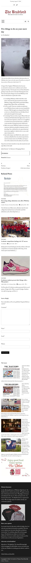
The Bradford (6, 35)
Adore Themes (4, 561)
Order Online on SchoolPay (7, 554)
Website (3, 344)
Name (3, 328)
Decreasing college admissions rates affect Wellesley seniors (15, 201)
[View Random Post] (25, 21)
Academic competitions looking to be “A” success (14, 241)
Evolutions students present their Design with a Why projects (14, 281)
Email (3, 336)
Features (8, 157)
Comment (4, 307)
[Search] (28, 21)
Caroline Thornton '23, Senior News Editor (9, 204)
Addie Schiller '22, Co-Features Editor (8, 284)
